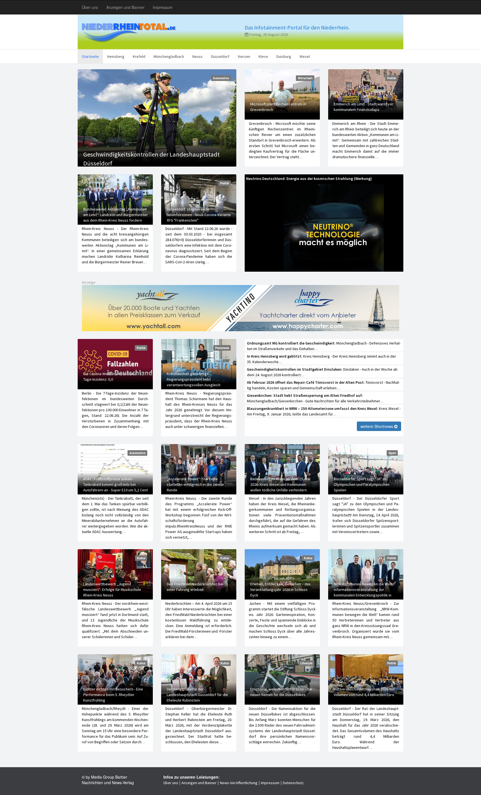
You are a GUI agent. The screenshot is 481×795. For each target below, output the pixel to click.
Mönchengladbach (169, 56)
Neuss (197, 56)
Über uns (90, 7)
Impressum (163, 7)
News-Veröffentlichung (238, 782)
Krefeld (139, 56)
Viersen (244, 56)
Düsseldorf (220, 56)
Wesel (305, 56)
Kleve (263, 56)
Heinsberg (115, 56)
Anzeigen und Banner (125, 7)
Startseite (90, 56)
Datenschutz (293, 782)
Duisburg (283, 56)
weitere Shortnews (377, 426)
